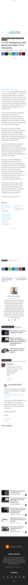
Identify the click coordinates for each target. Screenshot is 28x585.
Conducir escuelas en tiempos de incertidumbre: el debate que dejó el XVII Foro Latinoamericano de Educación (18, 341)
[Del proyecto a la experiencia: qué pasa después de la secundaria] (5, 528)
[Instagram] (7, 577)
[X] (6, 53)
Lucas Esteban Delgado (8, 50)
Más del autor (18, 327)
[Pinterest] (20, 53)
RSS (19, 196)
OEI (15, 260)
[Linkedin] (13, 53)
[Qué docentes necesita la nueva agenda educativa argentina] (5, 350)
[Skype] (15, 320)
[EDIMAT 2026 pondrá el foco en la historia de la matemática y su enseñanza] (5, 520)
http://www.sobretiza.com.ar (14, 298)
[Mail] (12, 320)
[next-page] (5, 356)
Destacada (7, 36)
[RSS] (19, 577)
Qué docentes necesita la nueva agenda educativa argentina (17, 350)
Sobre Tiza (12, 522)
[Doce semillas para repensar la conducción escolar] (5, 332)
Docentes (12, 38)
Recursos (21, 38)
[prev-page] (2, 356)
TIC (18, 260)
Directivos (8, 38)
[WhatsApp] (9, 53)
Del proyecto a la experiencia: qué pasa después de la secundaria (17, 528)
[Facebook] (2, 53)
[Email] (23, 53)
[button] (2, 32)
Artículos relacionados (7, 327)
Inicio (2, 36)
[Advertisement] (14, 16)
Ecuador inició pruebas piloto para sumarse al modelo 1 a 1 (7, 279)
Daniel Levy (10, 364)
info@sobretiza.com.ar (17, 567)
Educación (17, 38)
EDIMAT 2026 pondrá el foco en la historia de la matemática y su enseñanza (18, 520)
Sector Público (4, 39)
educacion (10, 260)
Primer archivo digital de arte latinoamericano (21, 278)
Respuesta (9, 380)
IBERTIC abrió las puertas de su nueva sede (6, 207)
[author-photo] (14, 294)
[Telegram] (16, 53)
